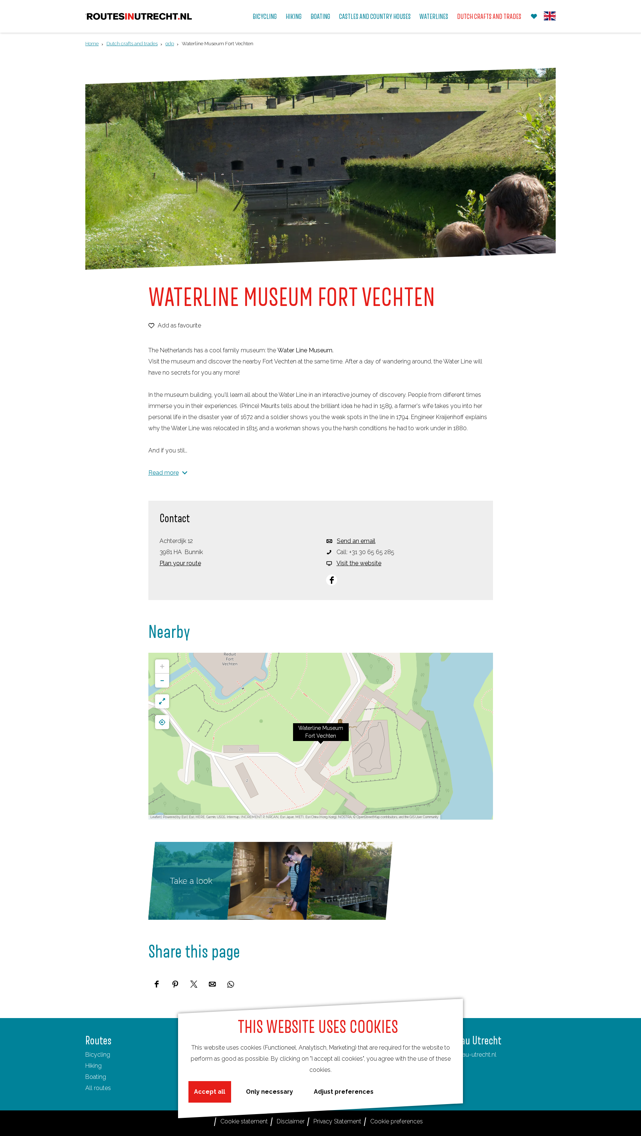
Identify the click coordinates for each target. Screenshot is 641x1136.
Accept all (209, 1091)
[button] (320, 736)
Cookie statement (244, 1121)
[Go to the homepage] (139, 16)
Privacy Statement (337, 1121)
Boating (95, 1076)
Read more (163, 472)
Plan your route (180, 563)
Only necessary (269, 1091)
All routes (98, 1087)
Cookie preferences (396, 1121)
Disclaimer (291, 1121)
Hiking (93, 1065)
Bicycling (97, 1054)
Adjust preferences (344, 1091)
